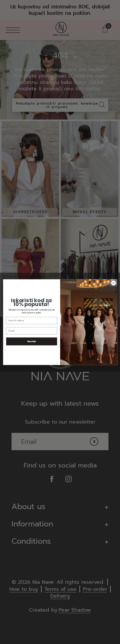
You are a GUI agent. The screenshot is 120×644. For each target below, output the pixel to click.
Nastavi (31, 341)
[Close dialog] (113, 282)
